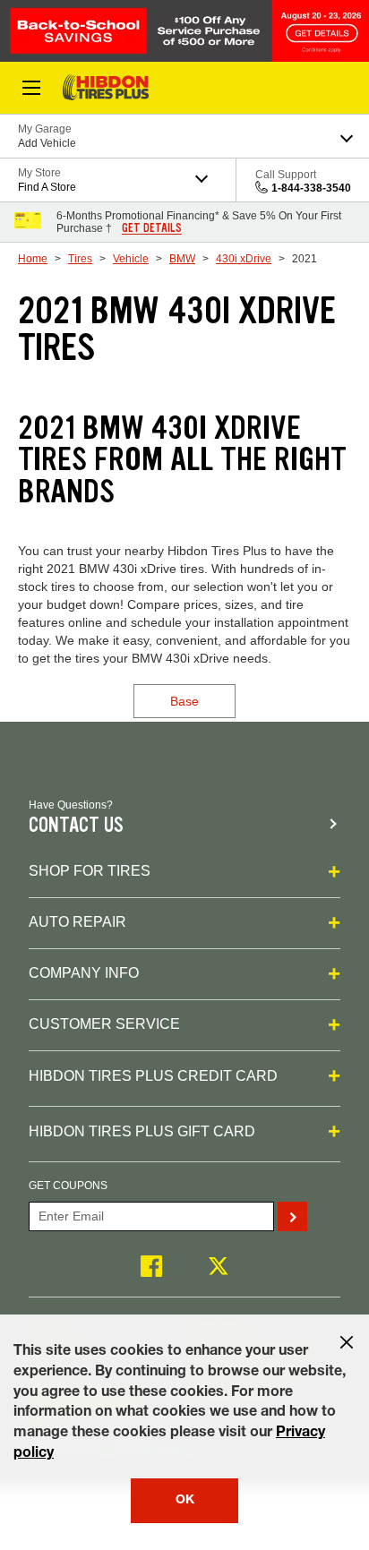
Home (32, 259)
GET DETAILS (152, 228)
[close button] (347, 1342)
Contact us (76, 825)
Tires (80, 259)
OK (185, 1500)
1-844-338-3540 (311, 188)
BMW (182, 259)
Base (184, 701)
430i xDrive (243, 259)
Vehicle (131, 259)
